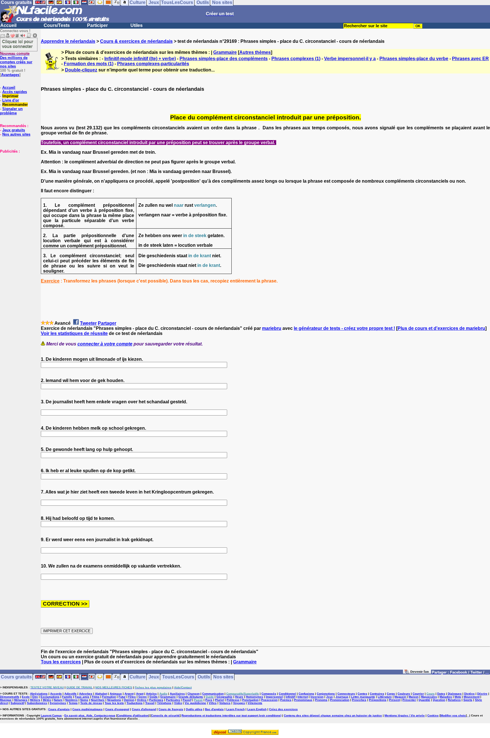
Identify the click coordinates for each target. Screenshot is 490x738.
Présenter (409, 699)
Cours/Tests (57, 25)
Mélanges (21, 699)
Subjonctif (17, 703)
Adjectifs (70, 693)
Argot (139, 693)
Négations (114, 699)
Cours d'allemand (144, 709)
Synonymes (58, 703)
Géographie (224, 696)
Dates (441, 693)
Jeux (154, 676)
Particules (173, 699)
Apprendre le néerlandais (68, 41)
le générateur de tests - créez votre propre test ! (344, 328)
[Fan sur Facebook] (417, 672)
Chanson (193, 693)
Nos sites (223, 676)
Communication (213, 693)
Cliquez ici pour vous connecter (17, 44)
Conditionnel (287, 693)
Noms (84, 699)
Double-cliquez (81, 70)
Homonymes (254, 696)
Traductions (134, 703)
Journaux (342, 696)
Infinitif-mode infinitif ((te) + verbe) (140, 58)
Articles (151, 693)
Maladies (446, 696)
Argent (129, 693)
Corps (391, 693)
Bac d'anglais (214, 709)
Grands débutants (190, 696)
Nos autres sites (16, 134)
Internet (302, 696)
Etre (35, 696)
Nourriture (98, 699)
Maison (414, 696)
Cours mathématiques (87, 709)
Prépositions (377, 699)
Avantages (10, 75)
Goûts (153, 696)
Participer (97, 25)
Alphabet (101, 693)
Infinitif (290, 696)
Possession (269, 699)
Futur (122, 696)
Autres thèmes (255, 52)
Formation (109, 696)
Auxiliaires (177, 693)
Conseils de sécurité (165, 715)
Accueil (8, 25)
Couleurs (404, 693)
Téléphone (164, 703)
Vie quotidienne (195, 703)
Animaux (116, 693)
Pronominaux (303, 699)
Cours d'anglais (59, 709)
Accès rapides (14, 92)
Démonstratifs (9, 696)
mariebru (271, 328)
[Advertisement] (17, 181)
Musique (6, 699)
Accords (56, 693)
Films (96, 696)
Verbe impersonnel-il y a (350, 58)
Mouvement (472, 696)
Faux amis (82, 696)
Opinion (129, 699)
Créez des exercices (283, 709)
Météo (47, 699)
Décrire (482, 693)
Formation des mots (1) (88, 63)
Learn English (257, 709)
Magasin (400, 696)
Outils (204, 676)
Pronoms (321, 699)
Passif (187, 699)
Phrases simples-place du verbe (413, 58)
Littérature (385, 696)
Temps (73, 703)
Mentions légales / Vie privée (405, 715)
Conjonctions (326, 693)
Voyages (239, 703)
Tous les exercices (61, 661)
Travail (150, 703)
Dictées (469, 693)
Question (439, 699)
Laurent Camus (51, 715)
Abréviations (39, 693)
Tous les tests (114, 703)
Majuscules (429, 696)
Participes (156, 699)
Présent (394, 699)
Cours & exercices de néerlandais (136, 41)
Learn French (235, 709)
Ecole (26, 696)
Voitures (225, 703)
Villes (213, 703)
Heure (239, 696)
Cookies (433, 715)
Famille (67, 696)
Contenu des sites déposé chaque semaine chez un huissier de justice (333, 715)
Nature (58, 699)
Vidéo (178, 703)
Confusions (306, 693)
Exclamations (50, 696)
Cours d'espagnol (117, 709)
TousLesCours (178, 676)
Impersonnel (274, 696)
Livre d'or (10, 100)
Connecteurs (346, 693)
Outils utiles (194, 709)
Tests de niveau (91, 703)
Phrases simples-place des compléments (223, 58)
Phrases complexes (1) (295, 58)
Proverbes (359, 699)
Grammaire (225, 52)
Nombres (71, 699)
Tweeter (88, 323)
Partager (107, 323)
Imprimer (10, 96)
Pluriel (219, 699)
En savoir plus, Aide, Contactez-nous (89, 715)
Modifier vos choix (453, 715)
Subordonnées (37, 703)
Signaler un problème (11, 111)
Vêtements (255, 703)
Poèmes (286, 699)
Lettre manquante (363, 696)
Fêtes (132, 696)
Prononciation (339, 699)
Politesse (233, 699)
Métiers (35, 699)
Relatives (454, 699)
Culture (137, 676)
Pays (208, 699)
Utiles (136, 25)
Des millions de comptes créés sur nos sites (16, 59)
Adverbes (85, 693)
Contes (362, 693)
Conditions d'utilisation (133, 715)
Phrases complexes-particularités (153, 63)
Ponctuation (250, 699)
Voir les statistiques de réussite (74, 333)
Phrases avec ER (470, 58)
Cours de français (171, 709)
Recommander (15, 104)
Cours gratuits (16, 676)
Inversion (317, 696)
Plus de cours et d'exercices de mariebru (441, 328)
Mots (458, 696)
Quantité (424, 699)
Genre (142, 696)
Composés (268, 693)
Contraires (377, 693)
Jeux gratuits (13, 130)
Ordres (142, 699)
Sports (467, 699)
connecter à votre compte (104, 343)
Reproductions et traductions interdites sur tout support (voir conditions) (231, 715)
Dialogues (455, 693)
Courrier (418, 693)
